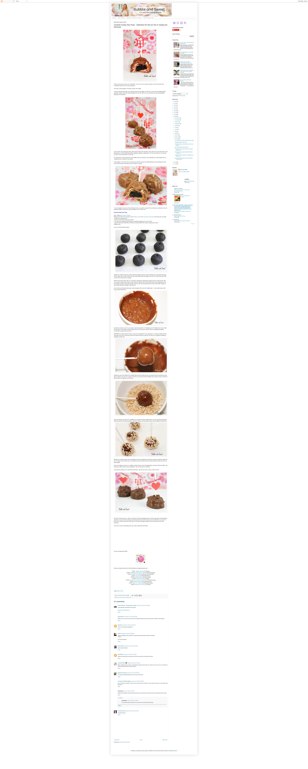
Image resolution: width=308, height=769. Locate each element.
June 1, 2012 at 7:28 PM (133, 700)
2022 (175, 105)
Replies (121, 697)
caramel (123, 597)
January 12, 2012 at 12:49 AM (127, 633)
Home (114, 17)
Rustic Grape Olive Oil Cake (179, 216)
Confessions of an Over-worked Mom (138, 580)
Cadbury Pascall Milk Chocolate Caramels (143, 216)
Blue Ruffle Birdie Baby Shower (182, 147)
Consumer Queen (140, 578)
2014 (175, 112)
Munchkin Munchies (178, 194)
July (176, 127)
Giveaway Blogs (138, 577)
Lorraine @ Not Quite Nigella (124, 681)
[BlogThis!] (136, 595)
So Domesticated (122, 710)
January (177, 138)
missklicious (121, 654)
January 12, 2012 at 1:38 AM (131, 646)
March (176, 134)
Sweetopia (176, 219)
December (177, 118)
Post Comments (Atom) (125, 742)
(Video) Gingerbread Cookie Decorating (182, 220)
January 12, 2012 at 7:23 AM (133, 663)
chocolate (127, 597)
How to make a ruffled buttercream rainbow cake (186, 62)
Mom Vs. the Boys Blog (138, 583)
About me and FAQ (148, 17)
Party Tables (121, 17)
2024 (175, 103)
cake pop (119, 597)
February (177, 136)
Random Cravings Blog (137, 574)
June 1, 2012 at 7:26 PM (129, 691)
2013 (175, 114)
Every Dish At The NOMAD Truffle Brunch (182, 211)
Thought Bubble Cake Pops (181, 142)
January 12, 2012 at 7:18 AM (130, 654)
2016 (175, 109)
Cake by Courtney (178, 188)
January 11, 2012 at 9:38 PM (131, 616)
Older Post (165, 739)
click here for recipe (125, 215)
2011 (175, 162)
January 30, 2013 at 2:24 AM (132, 710)
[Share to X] (138, 595)
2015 (175, 110)
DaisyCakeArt (121, 616)
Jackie (119, 633)
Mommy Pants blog (138, 581)
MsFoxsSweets (121, 646)
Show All (192, 223)
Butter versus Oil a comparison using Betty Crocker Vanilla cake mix (187, 71)
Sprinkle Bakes (177, 214)
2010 (175, 163)
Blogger (175, 750)
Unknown (120, 625)
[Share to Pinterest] (141, 595)
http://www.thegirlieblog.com (124, 610)
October (177, 121)
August (176, 125)
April (176, 133)
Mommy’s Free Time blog (141, 584)
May (176, 131)
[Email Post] (132, 595)
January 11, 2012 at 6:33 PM (143, 605)
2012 (175, 116)
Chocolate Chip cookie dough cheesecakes (184, 140)
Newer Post (116, 739)
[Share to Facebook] (139, 595)
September (177, 123)
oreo (130, 597)
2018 (175, 107)
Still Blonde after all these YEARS (138, 572)
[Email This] (135, 595)
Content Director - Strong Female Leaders (127, 605)
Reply (119, 612)
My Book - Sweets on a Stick (134, 17)
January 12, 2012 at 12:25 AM (128, 625)
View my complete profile (183, 171)
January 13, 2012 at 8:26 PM (137, 681)
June (176, 129)
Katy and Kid (138, 575)
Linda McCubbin (121, 663)
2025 (175, 101)
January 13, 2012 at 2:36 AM (133, 672)
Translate (183, 95)
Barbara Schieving (122, 672)
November (177, 120)
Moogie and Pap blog (141, 571)
